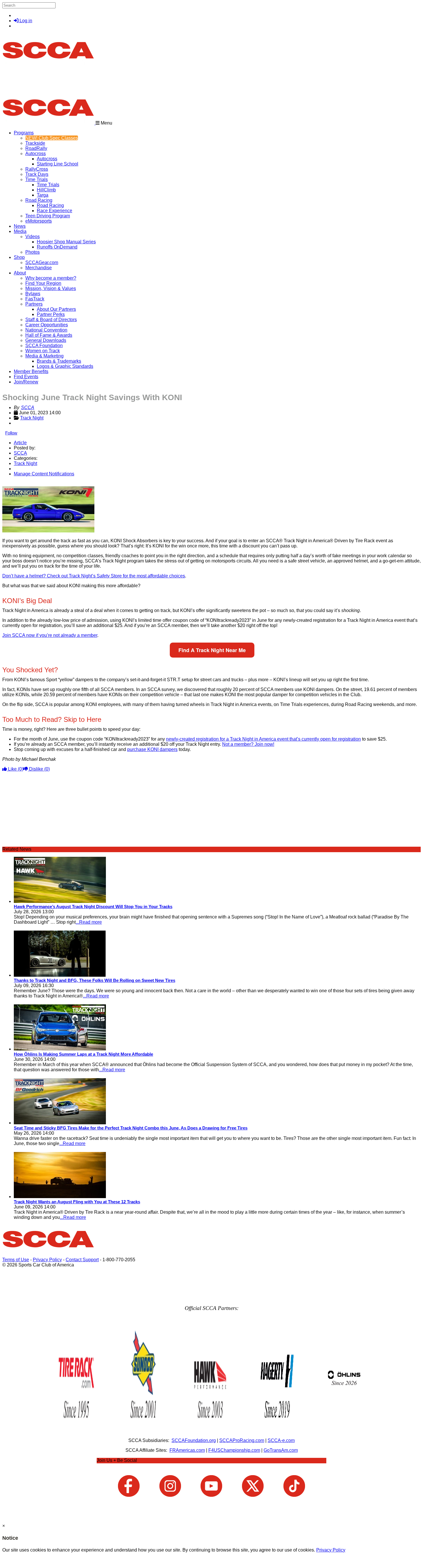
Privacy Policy (47, 1259)
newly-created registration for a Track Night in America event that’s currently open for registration (263, 739)
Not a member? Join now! (248, 744)
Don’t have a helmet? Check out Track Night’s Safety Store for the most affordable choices (93, 575)
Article (20, 442)
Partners (34, 304)
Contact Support (82, 1259)
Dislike (39, 769)
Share (17, 483)
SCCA (27, 407)
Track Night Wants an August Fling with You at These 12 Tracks (77, 1201)
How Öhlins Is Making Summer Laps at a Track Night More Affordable (83, 1054)
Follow (11, 432)
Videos (32, 236)
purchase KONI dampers (152, 749)
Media (20, 231)
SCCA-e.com (281, 1440)
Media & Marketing (44, 355)
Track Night (31, 417)
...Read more (89, 922)
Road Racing (38, 200)
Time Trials (36, 179)
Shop (19, 257)
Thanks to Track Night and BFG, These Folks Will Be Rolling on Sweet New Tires (94, 980)
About (20, 272)
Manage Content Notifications (44, 473)
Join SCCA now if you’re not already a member (49, 635)
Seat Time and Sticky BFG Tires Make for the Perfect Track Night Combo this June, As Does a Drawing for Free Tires (130, 1127)
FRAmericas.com (187, 1450)
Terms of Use (15, 1259)
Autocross (35, 153)
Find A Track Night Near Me (212, 650)
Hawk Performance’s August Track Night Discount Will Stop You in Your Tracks (93, 906)
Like (15, 769)
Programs (24, 132)
